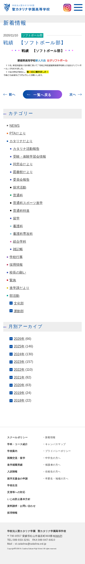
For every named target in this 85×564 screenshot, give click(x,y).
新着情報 (50, 437)
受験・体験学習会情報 (29, 156)
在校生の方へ (53, 471)
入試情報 (12, 471)
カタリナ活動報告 (26, 148)
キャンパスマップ (55, 444)
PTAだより (17, 133)
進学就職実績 (15, 464)
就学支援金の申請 (17, 478)
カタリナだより (21, 141)
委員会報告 (21, 179)
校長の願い (17, 272)
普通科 (18, 195)
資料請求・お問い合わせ (21, 506)
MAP (58, 536)
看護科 (18, 226)
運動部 (19, 311)
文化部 (19, 303)
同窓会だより (23, 164)
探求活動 (19, 187)
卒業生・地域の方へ (56, 478)
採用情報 (16, 264)
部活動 (14, 295)
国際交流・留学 (16, 458)
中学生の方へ (53, 458)
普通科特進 (21, 210)
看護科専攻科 (23, 233)
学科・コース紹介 (17, 444)
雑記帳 (18, 249)
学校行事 (16, 257)
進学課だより (19, 288)
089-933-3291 (21, 539)
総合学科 (19, 241)
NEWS (14, 125)
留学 (16, 218)
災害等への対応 (16, 492)
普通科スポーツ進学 (28, 203)
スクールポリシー (17, 437)
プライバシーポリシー (58, 451)
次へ (73, 94)
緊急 (12, 280)
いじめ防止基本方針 (18, 499)
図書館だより (23, 172)
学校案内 (12, 451)
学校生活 (12, 485)
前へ (12, 94)
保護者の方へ (53, 464)
